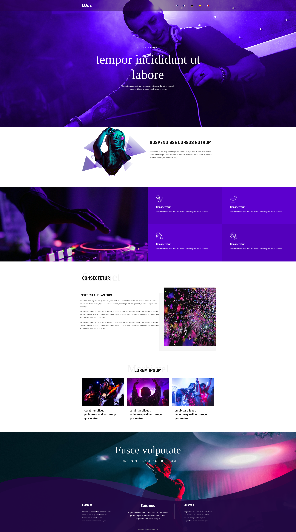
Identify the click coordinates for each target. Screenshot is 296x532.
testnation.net (153, 529)
